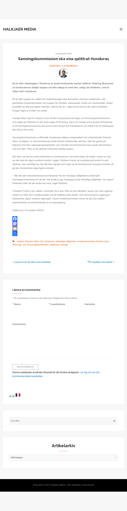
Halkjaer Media (19, 29)
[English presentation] (10, 396)
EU (41, 242)
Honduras (55, 66)
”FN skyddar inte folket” (100, 262)
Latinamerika (70, 66)
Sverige (64, 245)
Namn (17, 304)
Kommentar (19, 324)
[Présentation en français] (17, 394)
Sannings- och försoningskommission (30, 245)
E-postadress (57, 304)
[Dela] (63, 233)
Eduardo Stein (32, 242)
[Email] (63, 228)
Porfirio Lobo (102, 242)
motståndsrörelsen (86, 242)
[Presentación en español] (13, 396)
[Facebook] (63, 218)
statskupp (54, 245)
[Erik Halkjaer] (63, 73)
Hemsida (90, 304)
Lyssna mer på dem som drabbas (32, 262)
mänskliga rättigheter (65, 242)
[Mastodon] (63, 223)
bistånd (20, 242)
